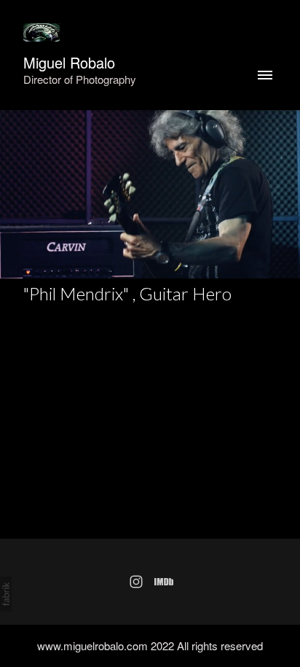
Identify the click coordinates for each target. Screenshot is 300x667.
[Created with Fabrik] (6, 594)
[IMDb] (163, 581)
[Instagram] (136, 581)
